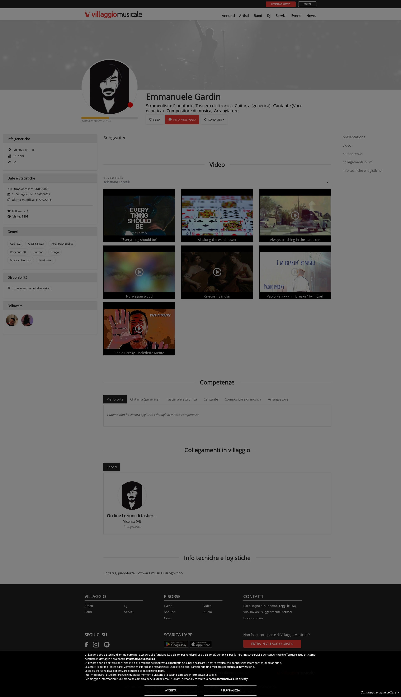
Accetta (170, 690)
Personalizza (230, 690)
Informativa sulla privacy (232, 679)
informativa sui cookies (140, 659)
